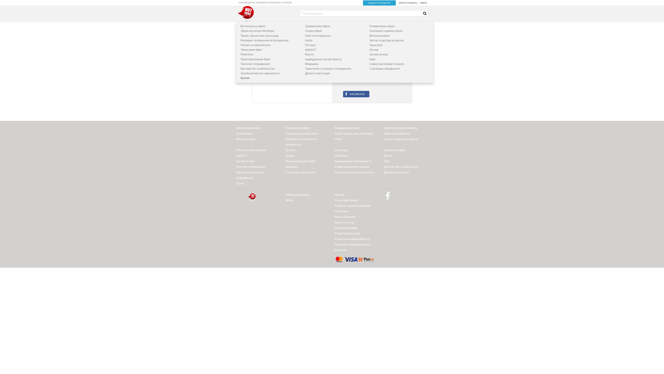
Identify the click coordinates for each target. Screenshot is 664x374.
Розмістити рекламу (347, 233)
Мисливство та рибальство (258, 68)
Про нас (340, 194)
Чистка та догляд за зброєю (386, 40)
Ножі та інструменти (318, 35)
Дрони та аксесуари (317, 73)
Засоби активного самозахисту (260, 73)
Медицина (311, 63)
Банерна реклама (346, 227)
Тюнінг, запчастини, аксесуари (260, 35)
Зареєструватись (408, 3)
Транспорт (376, 45)
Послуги (310, 45)
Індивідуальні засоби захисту (323, 59)
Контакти (340, 250)
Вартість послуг (344, 222)
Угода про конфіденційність (352, 239)
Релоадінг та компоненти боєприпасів (265, 40)
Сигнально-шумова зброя (385, 30)
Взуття (309, 54)
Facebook (357, 94)
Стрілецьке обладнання (384, 68)
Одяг (372, 59)
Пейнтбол (247, 54)
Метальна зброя (379, 35)
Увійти (423, 3)
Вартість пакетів (345, 216)
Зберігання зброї (251, 49)
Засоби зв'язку (378, 54)
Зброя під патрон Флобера (257, 30)
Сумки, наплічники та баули (386, 63)
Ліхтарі (373, 49)
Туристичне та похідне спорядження (328, 68)
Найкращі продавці (297, 194)
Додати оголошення (379, 3)
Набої (308, 40)
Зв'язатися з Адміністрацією (353, 244)
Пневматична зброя (382, 26)
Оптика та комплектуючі (256, 45)
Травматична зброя (317, 26)
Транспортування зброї (255, 59)
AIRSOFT (310, 49)
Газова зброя (313, 30)
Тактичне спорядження (255, 63)
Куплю (240, 183)
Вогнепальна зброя (253, 26)
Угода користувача (346, 200)
